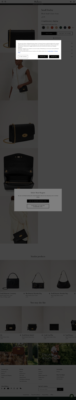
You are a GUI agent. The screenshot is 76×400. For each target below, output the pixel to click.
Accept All (54, 56)
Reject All (43, 56)
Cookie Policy (50, 51)
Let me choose (23, 56)
